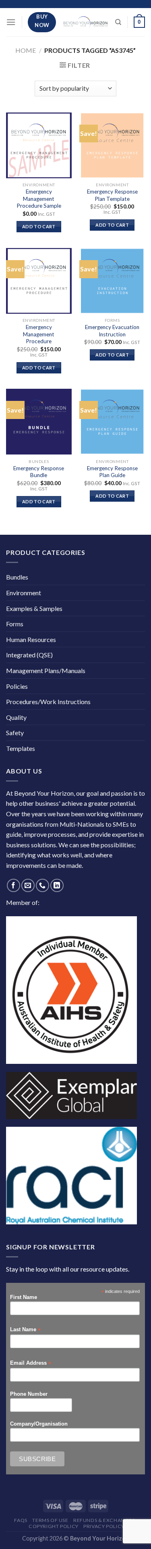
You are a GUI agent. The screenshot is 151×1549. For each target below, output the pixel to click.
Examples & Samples (34, 608)
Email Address (30, 1363)
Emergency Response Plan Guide (112, 472)
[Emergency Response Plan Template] (112, 145)
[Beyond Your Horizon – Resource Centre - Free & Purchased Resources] (85, 22)
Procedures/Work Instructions (48, 701)
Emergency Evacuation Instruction (112, 331)
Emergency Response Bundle (38, 472)
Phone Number (29, 1394)
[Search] (118, 22)
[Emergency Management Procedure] (39, 281)
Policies (17, 686)
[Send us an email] (28, 885)
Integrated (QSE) (29, 655)
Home (25, 50)
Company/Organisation (39, 1424)
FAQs (20, 1520)
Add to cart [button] (39, 226)
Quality (16, 717)
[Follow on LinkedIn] (57, 885)
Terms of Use (50, 1520)
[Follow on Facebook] (13, 885)
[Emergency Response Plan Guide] (112, 421)
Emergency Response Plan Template (112, 195)
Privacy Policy (103, 1526)
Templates (20, 748)
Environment (23, 592)
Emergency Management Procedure (38, 334)
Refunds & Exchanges (104, 1520)
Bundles (17, 577)
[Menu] (11, 22)
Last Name (25, 1329)
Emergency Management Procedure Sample (39, 198)
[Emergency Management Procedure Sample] (39, 145)
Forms (14, 624)
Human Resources (31, 639)
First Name (23, 1297)
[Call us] (42, 885)
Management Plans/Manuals (45, 670)
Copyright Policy (54, 1526)
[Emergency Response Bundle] (39, 421)
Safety (15, 732)
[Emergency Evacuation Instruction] (112, 281)
